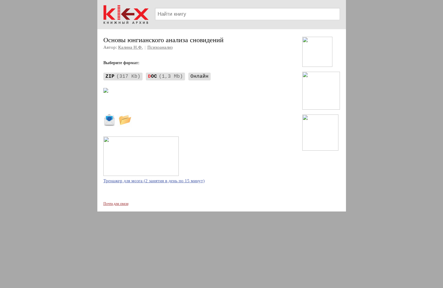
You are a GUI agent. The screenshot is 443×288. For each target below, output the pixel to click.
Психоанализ (160, 47)
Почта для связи (115, 204)
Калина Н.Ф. (130, 47)
